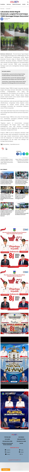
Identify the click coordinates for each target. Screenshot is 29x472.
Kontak (21, 443)
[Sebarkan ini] (17, 153)
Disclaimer (7, 439)
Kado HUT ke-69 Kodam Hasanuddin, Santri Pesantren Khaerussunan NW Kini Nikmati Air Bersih (21, 212)
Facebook (8, 450)
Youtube (8, 454)
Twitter (22, 450)
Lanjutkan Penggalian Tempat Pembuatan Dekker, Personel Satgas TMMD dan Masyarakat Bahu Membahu (6, 160)
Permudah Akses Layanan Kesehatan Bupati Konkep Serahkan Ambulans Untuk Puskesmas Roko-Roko (6, 181)
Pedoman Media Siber (7, 441)
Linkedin (22, 452)
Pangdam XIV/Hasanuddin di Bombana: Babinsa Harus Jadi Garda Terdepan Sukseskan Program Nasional (6, 213)
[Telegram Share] (23, 153)
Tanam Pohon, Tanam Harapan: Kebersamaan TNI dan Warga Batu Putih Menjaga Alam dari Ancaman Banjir (6, 197)
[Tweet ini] (20, 153)
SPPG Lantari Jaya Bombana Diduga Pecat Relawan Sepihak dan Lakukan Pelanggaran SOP (21, 196)
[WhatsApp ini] (27, 153)
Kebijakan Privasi (21, 439)
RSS (22, 454)
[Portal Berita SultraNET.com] (14, 2)
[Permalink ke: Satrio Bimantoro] (1, 19)
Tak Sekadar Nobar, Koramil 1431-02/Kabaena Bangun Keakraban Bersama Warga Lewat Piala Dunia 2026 (21, 181)
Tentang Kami (7, 437)
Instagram (8, 452)
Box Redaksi (21, 437)
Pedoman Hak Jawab (21, 441)
